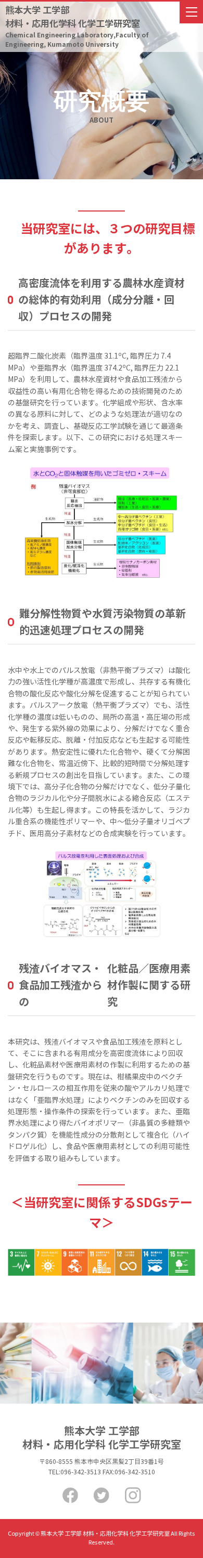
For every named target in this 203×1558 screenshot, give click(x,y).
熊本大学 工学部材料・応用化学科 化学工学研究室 (77, 27)
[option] (73, 1363)
